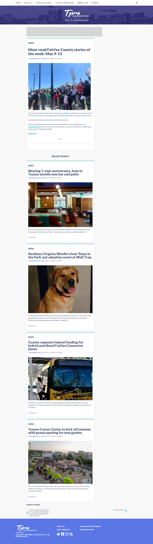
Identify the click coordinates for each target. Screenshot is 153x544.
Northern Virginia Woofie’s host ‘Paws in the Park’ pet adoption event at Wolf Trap (59, 255)
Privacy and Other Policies (90, 526)
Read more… (33, 134)
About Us (28, 3)
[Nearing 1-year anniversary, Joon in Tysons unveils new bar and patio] (60, 204)
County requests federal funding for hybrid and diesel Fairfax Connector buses (55, 345)
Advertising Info (44, 3)
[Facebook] (62, 533)
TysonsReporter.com (36, 58)
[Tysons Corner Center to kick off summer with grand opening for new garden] (60, 462)
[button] (136, 3)
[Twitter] (58, 534)
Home (18, 3)
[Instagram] (66, 533)
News (31, 43)
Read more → (33, 237)
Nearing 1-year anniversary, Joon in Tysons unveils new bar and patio (55, 172)
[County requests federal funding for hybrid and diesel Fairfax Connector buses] (60, 378)
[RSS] (71, 533)
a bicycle (66, 113)
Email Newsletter (87, 530)
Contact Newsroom (64, 3)
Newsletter (82, 3)
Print (60, 139)
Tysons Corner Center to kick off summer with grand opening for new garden (59, 431)
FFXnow (95, 3)
